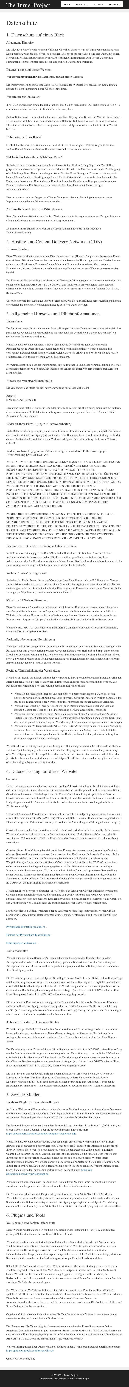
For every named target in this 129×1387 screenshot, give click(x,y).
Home (67, 4)
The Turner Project (28, 5)
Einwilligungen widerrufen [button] (21, 943)
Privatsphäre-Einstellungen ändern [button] (25, 927)
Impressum (46, 1378)
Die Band (81, 4)
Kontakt (114, 4)
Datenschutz (60, 1378)
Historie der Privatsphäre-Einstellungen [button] (28, 935)
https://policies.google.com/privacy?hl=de (30, 1350)
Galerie (98, 4)
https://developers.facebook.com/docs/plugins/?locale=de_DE (41, 1133)
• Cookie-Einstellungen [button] (78, 1378)
